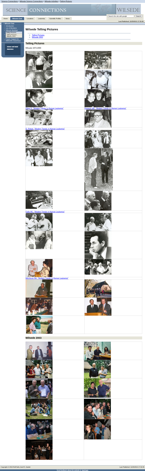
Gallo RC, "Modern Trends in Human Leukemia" (45, 212)
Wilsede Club (17, 18)
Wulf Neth (85, 470)
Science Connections (9, 1)
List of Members (11, 28)
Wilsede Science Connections (31, 1)
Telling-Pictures (66, 1)
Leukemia (41, 18)
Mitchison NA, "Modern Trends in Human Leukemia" (47, 278)
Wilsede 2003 (11, 36)
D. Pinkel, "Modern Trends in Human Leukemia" (45, 129)
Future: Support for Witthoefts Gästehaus (13, 40)
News (68, 18)
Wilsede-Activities (51, 1)
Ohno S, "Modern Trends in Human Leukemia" (45, 108)
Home (6, 18)
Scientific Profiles (55, 18)
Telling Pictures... (12, 34)
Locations (30, 18)
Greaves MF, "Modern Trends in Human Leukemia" (105, 108)
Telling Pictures (38, 35)
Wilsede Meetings (12, 30)
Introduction (10, 26)
